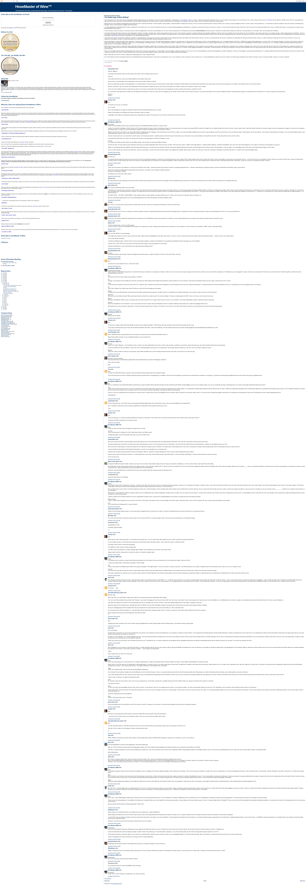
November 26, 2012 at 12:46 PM (114, 256)
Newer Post (107, 880)
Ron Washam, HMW (113, 122)
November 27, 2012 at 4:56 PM (114, 656)
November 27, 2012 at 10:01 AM (114, 590)
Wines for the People (113, 461)
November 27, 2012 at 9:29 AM (114, 583)
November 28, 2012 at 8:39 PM (114, 754)
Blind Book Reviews (5, 317)
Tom (109, 369)
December (5, 283)
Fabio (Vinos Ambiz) (113, 508)
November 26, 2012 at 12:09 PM (114, 220)
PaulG (109, 577)
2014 (3, 279)
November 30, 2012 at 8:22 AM (114, 807)
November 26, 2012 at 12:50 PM (114, 309)
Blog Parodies (4, 318)
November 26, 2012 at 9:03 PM (114, 506)
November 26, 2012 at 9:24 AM (114, 152)
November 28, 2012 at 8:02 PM (114, 740)
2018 (3, 274)
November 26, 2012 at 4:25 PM (114, 422)
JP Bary (110, 178)
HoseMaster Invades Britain (7, 323)
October (5, 294)
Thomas (110, 99)
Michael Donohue (113, 258)
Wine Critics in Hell (5, 334)
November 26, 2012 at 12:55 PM (114, 318)
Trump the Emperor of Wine (7, 333)
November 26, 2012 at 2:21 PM (114, 353)
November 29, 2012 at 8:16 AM (114, 783)
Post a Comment (107, 878)
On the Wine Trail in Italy (8, 261)
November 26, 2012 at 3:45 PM (114, 398)
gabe (109, 628)
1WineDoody (111, 809)
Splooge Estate (4, 332)
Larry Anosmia (4, 325)
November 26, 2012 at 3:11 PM (114, 379)
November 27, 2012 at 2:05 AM (114, 513)
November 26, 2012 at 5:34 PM (114, 437)
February (5, 304)
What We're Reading (7, 292)
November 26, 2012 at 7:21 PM (114, 479)
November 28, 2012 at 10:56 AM (114, 733)
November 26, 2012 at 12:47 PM (114, 266)
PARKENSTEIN (4, 329)
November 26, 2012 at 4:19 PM (114, 410)
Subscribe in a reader (6, 238)
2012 (3, 281)
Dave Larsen (111, 618)
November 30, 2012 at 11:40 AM (114, 823)
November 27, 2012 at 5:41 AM (114, 532)
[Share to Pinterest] (127, 61)
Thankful (5, 287)
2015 (3, 278)
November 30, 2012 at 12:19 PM (114, 846)
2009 (3, 309)
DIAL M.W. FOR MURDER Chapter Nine (11, 291)
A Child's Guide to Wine (6, 314)
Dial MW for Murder (5, 319)
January (5, 305)
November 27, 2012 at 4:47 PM (114, 625)
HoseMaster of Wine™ (33, 6)
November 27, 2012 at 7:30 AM (114, 554)
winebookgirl (111, 400)
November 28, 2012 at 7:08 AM (114, 718)
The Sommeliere (112, 332)
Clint (109, 735)
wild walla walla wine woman (116, 592)
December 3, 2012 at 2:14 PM (113, 876)
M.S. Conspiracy (4, 328)
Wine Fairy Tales (4, 336)
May (4, 300)
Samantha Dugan (112, 154)
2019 (3, 272)
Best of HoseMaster (5, 315)
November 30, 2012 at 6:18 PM (114, 861)
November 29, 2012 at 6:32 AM (114, 765)
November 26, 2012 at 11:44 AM (114, 207)
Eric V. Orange (112, 356)
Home (205, 880)
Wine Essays (4, 335)
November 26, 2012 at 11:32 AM (114, 183)
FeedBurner (51, 25)
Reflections (109, 62)
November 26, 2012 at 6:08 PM (114, 472)
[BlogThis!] (122, 61)
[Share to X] (124, 61)
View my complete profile (6, 92)
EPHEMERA (3, 320)
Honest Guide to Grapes (6, 321)
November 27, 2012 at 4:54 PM (114, 642)
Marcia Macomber (113, 209)
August (4, 297)
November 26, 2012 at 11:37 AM (114, 200)
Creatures (110, 585)
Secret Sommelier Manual (6, 331)
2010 (3, 307)
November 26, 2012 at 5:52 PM (114, 459)
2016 (3, 276)
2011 (3, 306)
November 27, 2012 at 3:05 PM (114, 616)
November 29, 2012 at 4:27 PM (114, 791)
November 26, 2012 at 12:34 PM (114, 248)
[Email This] (121, 61)
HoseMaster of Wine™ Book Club (8, 324)
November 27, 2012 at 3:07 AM (114, 520)
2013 (3, 280)
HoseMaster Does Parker (6, 322)
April (4, 301)
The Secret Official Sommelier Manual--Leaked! (12, 285)
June (4, 299)
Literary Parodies (4, 326)
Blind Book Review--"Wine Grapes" (10, 290)
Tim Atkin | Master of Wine (9, 265)
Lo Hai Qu (3, 327)
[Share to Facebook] (125, 61)
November (5, 284)
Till (109, 202)
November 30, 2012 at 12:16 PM (114, 839)
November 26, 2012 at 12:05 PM (114, 213)
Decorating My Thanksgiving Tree (9, 288)
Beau (109, 742)
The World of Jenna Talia (8, 293)
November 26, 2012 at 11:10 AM (114, 176)
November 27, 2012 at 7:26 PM (114, 706)
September (5, 295)
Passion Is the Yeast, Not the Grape (10, 262)
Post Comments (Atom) (116, 883)
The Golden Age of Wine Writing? (9, 286)
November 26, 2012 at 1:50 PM (114, 339)
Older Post (302, 880)
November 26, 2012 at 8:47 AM (114, 119)
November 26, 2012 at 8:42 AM (114, 97)
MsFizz (110, 222)
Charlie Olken (111, 68)
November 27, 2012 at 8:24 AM (114, 575)
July (4, 298)
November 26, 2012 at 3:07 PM (114, 367)
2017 (3, 275)
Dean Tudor (111, 185)
